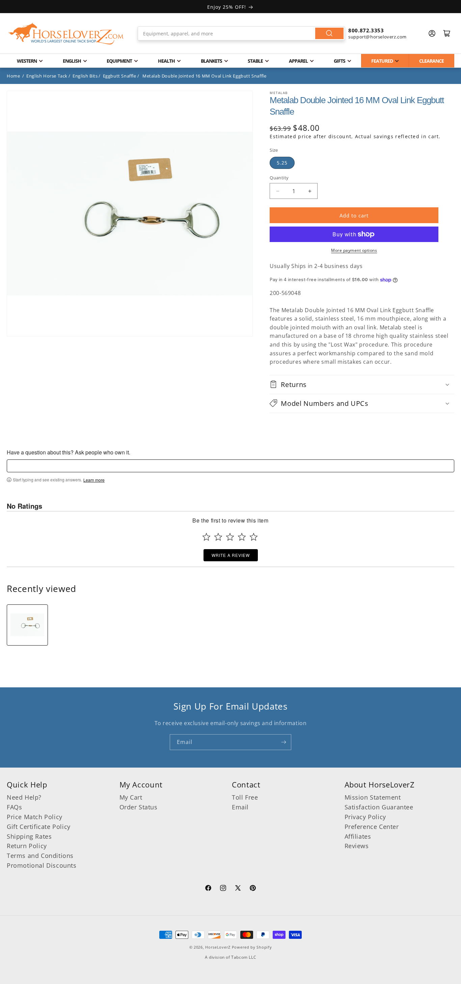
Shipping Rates (29, 836)
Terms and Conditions (40, 856)
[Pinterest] (252, 889)
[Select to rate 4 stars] (242, 537)
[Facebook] (208, 889)
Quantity (279, 178)
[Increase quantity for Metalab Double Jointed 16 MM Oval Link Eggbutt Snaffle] (309, 191)
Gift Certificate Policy (39, 827)
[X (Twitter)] (238, 889)
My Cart (130, 797)
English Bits (85, 76)
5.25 (282, 162)
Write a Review (231, 555)
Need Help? (24, 797)
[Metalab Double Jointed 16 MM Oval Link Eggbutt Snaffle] (27, 625)
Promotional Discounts (42, 865)
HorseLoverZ (218, 947)
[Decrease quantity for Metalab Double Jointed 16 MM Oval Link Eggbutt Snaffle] (277, 191)
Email (240, 807)
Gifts (339, 61)
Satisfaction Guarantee (379, 807)
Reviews (357, 846)
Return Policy (27, 846)
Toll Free (245, 797)
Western (27, 61)
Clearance (431, 61)
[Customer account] (432, 33)
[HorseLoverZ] (66, 33)
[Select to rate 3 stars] (230, 537)
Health (166, 61)
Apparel (298, 61)
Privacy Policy (365, 817)
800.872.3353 (366, 30)
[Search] (329, 33)
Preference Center (372, 827)
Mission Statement (373, 797)
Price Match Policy (34, 817)
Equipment (119, 61)
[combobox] (241, 33)
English (72, 61)
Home (13, 76)
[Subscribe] (283, 742)
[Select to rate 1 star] (206, 537)
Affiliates (358, 836)
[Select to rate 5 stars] (253, 537)
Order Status (138, 807)
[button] (362, 384)
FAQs (14, 807)
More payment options (354, 250)
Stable (255, 61)
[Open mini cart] (446, 33)
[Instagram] (223, 889)
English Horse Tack (46, 76)
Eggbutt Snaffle (119, 76)
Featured (382, 61)
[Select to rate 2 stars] (218, 537)
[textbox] (230, 465)
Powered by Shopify (252, 947)
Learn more (94, 480)
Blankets (211, 61)
